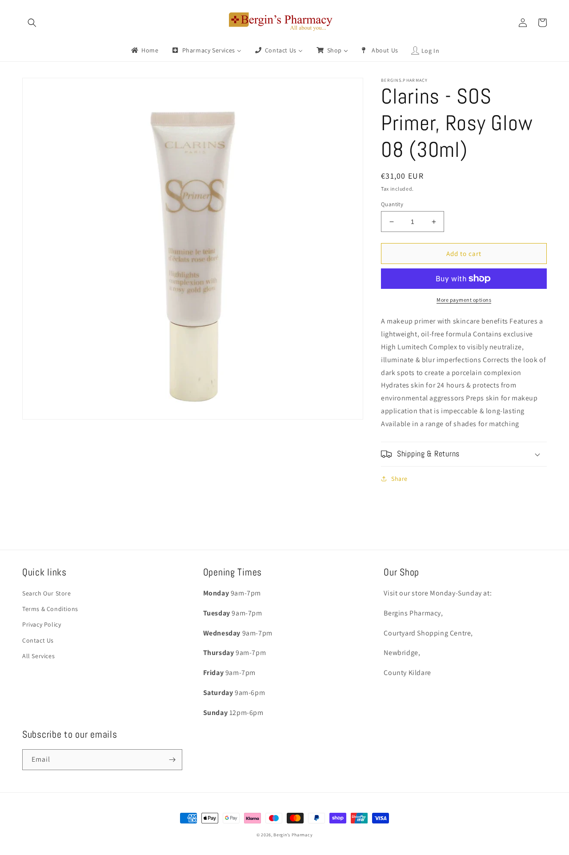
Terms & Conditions (50, 609)
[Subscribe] (172, 759)
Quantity (392, 204)
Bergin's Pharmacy (293, 835)
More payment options (464, 299)
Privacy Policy (41, 624)
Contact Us (38, 640)
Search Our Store (46, 593)
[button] (32, 22)
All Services (38, 656)
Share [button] (399, 479)
